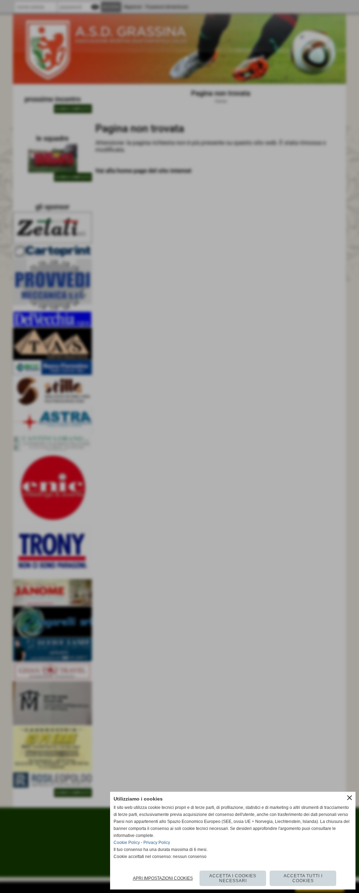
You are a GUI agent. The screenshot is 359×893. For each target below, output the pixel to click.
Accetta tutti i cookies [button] (303, 878)
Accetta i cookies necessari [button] (232, 878)
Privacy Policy (156, 842)
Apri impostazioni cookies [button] (163, 878)
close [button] (349, 798)
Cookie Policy (127, 842)
